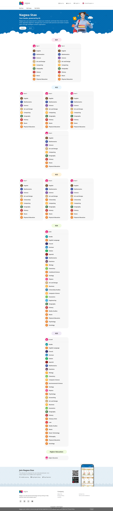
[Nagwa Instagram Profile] (28, 501)
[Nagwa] (24, 3)
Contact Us (81, 494)
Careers (59, 497)
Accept (91, 509)
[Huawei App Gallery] (75, 482)
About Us (59, 494)
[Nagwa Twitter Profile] (24, 501)
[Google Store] (75, 480)
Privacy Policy (60, 495)
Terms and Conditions (84, 495)
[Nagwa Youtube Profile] (32, 501)
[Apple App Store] (75, 478)
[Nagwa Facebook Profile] (20, 501)
